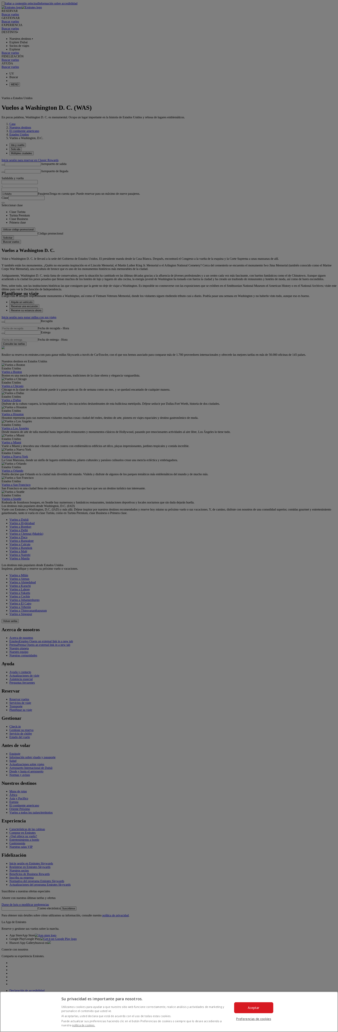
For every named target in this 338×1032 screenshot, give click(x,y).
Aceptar (253, 1008)
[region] (169, 1011)
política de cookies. (83, 1025)
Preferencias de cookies (253, 1019)
